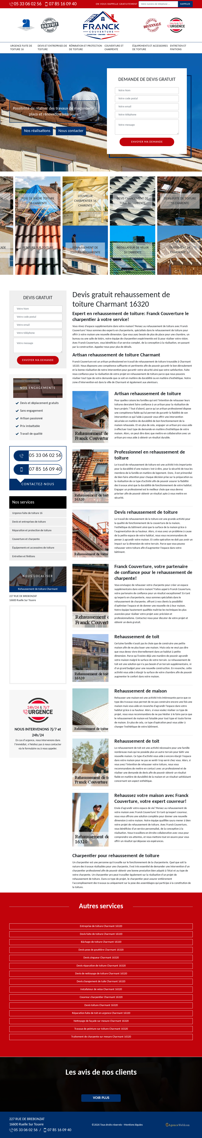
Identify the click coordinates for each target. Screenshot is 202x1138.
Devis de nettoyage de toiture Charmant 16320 (101, 973)
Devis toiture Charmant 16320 (101, 1005)
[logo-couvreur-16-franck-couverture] (101, 25)
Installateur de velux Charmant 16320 (101, 989)
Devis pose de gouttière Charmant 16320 (101, 949)
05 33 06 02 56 (27, 4)
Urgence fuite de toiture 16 (21, 47)
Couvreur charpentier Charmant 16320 (101, 997)
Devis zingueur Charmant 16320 (101, 957)
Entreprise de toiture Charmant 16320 (101, 926)
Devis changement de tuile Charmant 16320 (101, 981)
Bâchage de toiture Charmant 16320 (101, 942)
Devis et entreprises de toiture (52, 47)
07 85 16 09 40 (63, 4)
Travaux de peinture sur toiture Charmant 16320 (101, 1028)
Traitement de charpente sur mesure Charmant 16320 (101, 1036)
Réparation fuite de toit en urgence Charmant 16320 (101, 1013)
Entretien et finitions (178, 47)
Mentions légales (133, 1124)
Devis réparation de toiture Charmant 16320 (101, 965)
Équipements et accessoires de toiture (150, 47)
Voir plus (101, 1098)
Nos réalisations (37, 131)
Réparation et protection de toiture (85, 47)
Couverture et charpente (114, 47)
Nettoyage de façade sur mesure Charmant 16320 (101, 1021)
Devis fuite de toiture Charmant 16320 (101, 934)
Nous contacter (70, 131)
